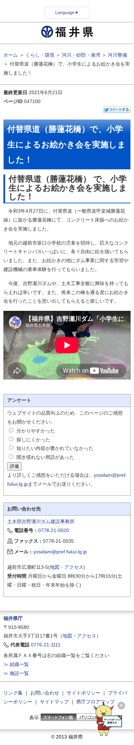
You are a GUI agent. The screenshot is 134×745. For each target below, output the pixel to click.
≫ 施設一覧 (16, 673)
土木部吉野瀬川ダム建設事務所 (41, 521)
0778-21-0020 (53, 530)
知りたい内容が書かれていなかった (54, 448)
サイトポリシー (83, 693)
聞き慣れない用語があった (45, 457)
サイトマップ (54, 701)
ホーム (10, 55)
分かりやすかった (35, 430)
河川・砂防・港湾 (81, 55)
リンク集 (13, 693)
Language (67, 12)
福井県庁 (13, 618)
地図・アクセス (66, 567)
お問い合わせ (44, 693)
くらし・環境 (39, 55)
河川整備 (117, 55)
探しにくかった (33, 439)
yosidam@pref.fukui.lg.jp (60, 551)
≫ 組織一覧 (16, 664)
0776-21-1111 (45, 644)
